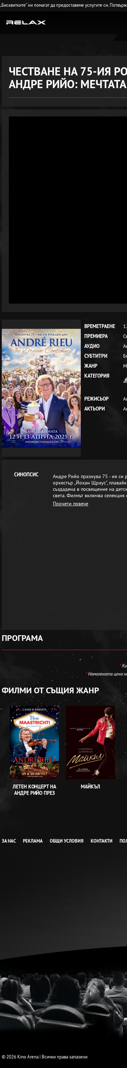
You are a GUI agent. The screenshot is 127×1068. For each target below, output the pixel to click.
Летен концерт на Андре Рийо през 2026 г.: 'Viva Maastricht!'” (34, 796)
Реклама (33, 841)
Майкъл (90, 786)
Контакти (102, 841)
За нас (9, 841)
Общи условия (67, 841)
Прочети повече (70, 503)
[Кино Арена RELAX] (26, 22)
